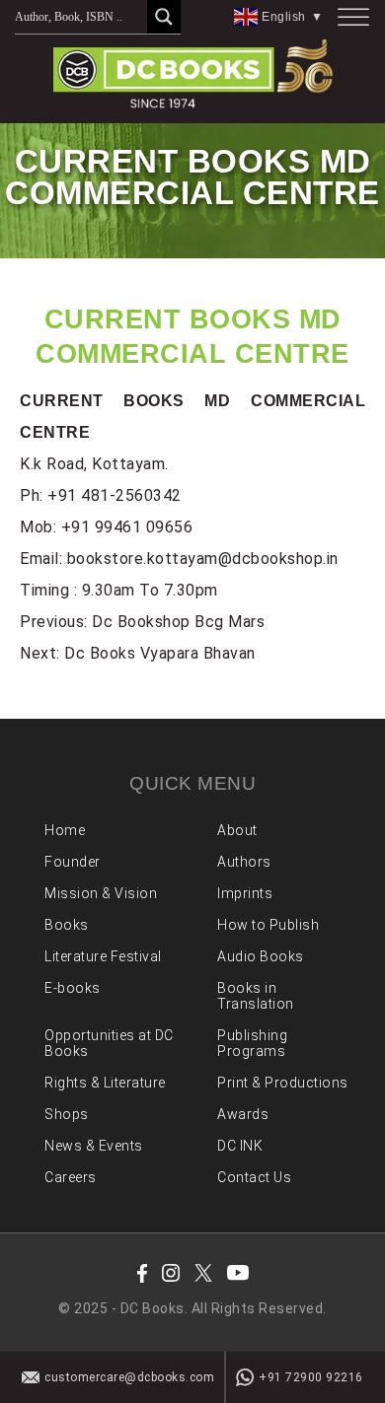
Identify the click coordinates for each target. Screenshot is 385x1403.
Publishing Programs (252, 1043)
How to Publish (268, 925)
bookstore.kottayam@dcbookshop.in (203, 558)
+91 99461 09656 (127, 527)
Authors (244, 862)
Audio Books (260, 956)
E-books (72, 988)
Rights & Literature (105, 1082)
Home (64, 830)
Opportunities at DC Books (109, 1043)
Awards (243, 1114)
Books (66, 925)
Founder (72, 862)
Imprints (244, 893)
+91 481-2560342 (114, 495)
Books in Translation (255, 996)
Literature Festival (103, 956)
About (237, 830)
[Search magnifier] (164, 17)
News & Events (93, 1146)
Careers (70, 1177)
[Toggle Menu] (353, 17)
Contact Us (254, 1177)
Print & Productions (282, 1082)
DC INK (240, 1146)
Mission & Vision (100, 893)
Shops (66, 1114)
